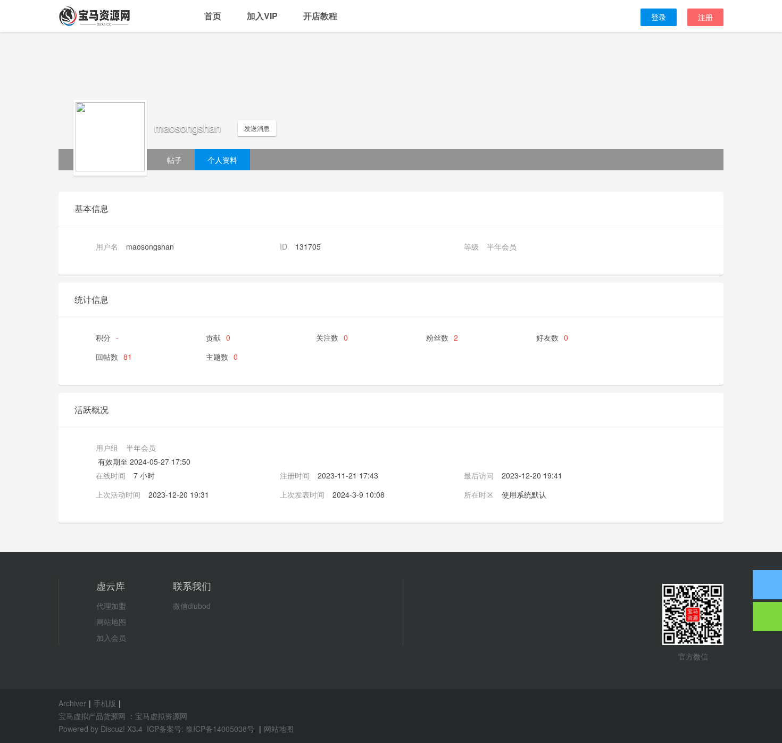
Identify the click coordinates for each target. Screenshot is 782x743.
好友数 (552, 337)
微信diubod (192, 605)
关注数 (332, 337)
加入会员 (111, 637)
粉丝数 (442, 337)
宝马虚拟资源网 (161, 716)
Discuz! (113, 728)
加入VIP (262, 16)
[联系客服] (767, 584)
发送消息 (257, 128)
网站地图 (111, 621)
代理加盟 (111, 605)
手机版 (105, 703)
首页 (212, 16)
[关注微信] (767, 616)
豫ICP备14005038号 (220, 728)
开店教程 (320, 16)
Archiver (72, 703)
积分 (107, 337)
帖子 (174, 159)
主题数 (222, 356)
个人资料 (222, 159)
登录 (658, 17)
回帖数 (114, 356)
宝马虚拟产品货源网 (92, 716)
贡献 (218, 337)
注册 (705, 17)
